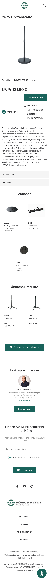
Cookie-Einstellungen (12, 555)
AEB (30, 558)
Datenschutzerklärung (30, 551)
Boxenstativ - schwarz (33, 319)
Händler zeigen (24, 470)
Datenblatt (32, 105)
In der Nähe (17, 457)
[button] (6, 335)
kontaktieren (24, 408)
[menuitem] (24, 516)
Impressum (14, 551)
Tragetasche (32, 225)
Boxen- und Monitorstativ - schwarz (9, 321)
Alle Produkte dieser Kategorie (24, 347)
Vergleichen (12, 111)
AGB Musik (21, 558)
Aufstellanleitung (35, 109)
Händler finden (36, 97)
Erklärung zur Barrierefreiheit (33, 555)
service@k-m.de (24, 400)
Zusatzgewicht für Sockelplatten (11, 226)
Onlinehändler (35, 457)
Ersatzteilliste (33, 113)
